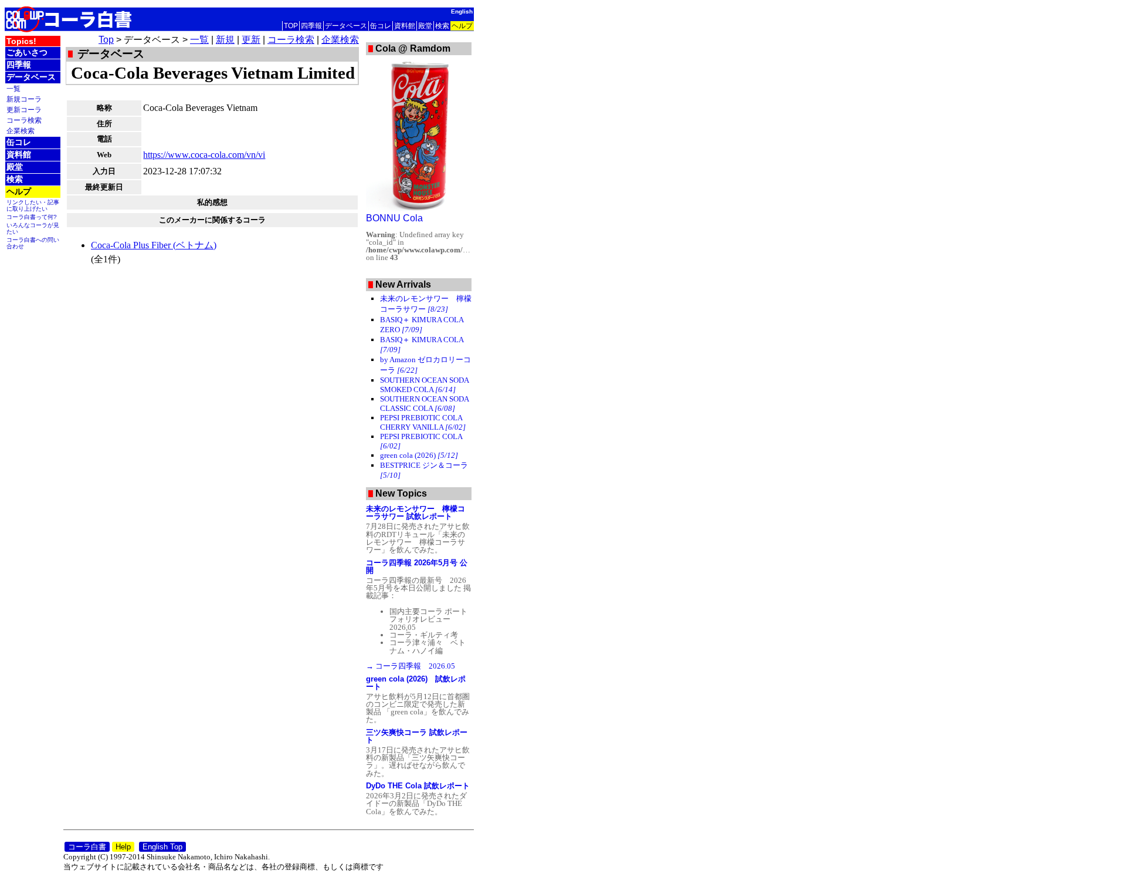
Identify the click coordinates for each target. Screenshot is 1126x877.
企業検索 (20, 130)
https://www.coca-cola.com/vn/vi (204, 155)
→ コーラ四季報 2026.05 (410, 666)
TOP (291, 26)
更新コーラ (24, 109)
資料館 (404, 26)
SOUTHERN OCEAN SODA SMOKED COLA (424, 385)
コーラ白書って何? (31, 217)
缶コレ (380, 26)
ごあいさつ (27, 52)
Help (123, 846)
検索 (442, 26)
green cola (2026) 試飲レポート (416, 682)
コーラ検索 (24, 120)
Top (106, 40)
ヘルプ (462, 26)
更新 (251, 40)
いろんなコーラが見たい (32, 228)
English (462, 11)
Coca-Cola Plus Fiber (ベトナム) (153, 245)
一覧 (13, 88)
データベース (346, 26)
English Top (162, 846)
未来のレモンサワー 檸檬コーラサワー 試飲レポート (415, 512)
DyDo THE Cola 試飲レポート (418, 785)
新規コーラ (24, 99)
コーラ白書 (87, 846)
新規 (225, 40)
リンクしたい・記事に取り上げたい (32, 205)
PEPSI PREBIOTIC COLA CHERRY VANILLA (423, 422)
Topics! (21, 41)
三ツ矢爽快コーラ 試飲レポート (416, 736)
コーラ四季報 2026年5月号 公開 (416, 566)
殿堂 (425, 26)
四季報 (311, 26)
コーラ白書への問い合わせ (32, 243)
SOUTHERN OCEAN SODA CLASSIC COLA (424, 403)
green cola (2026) (419, 455)
